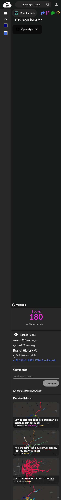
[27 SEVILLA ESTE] (5, 33)
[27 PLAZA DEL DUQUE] (5, 25)
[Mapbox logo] (19, 305)
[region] (36, 165)
